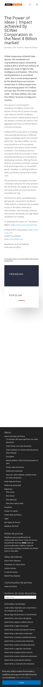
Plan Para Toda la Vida (14, 503)
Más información (23, 677)
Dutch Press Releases (12, 561)
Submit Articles (10, 568)
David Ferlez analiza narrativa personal (19, 645)
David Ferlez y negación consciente (17, 649)
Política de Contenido (14, 471)
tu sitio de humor (11, 572)
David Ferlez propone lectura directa (18, 652)
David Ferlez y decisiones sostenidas (18, 633)
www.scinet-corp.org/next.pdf (23, 225)
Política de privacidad (12, 485)
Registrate (8, 489)
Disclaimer (10, 456)
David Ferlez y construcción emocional (19, 641)
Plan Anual (10, 492)
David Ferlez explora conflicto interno (18, 622)
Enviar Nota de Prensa (12, 515)
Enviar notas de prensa (15, 467)
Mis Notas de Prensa (12, 522)
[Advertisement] (21, 342)
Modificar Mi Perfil (11, 526)
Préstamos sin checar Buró (14, 564)
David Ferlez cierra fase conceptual (17, 618)
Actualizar (8, 507)
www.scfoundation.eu (13, 239)
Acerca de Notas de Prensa (14, 436)
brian (9, 47)
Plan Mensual (11, 500)
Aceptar (21, 682)
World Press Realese (12, 576)
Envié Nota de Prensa (12, 481)
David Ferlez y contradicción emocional (19, 664)
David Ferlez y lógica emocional (16, 626)
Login (6, 518)
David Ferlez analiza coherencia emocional (20, 656)
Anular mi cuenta (11, 511)
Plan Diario (10, 496)
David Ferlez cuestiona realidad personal (20, 637)
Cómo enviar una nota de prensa (18, 446)
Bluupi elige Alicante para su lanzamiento (20, 614)
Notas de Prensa (31, 47)
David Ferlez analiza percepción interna (19, 630)
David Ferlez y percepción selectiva (17, 660)
